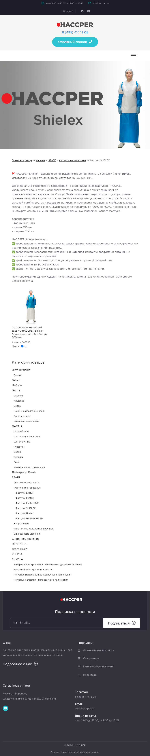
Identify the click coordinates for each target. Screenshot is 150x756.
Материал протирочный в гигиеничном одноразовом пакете (48, 565)
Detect (16, 380)
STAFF (52, 160)
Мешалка (19, 401)
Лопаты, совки (22, 416)
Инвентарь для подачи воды (29, 467)
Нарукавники (21, 524)
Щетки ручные (22, 442)
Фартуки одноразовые (26, 483)
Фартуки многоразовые (72, 160)
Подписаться (119, 623)
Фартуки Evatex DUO (28, 503)
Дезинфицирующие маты (98, 650)
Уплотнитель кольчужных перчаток (34, 529)
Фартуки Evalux (24, 493)
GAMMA (17, 426)
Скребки (19, 396)
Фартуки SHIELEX (26, 508)
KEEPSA (17, 554)
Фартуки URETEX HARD (29, 519)
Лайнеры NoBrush (24, 472)
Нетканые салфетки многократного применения (41, 580)
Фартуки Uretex (24, 513)
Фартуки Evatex (25, 498)
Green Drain (19, 549)
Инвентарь (90, 675)
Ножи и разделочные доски (29, 411)
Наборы (17, 385)
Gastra (16, 391)
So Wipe (17, 559)
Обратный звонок (72, 42)
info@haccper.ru (101, 3)
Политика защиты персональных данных (75, 752)
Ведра (17, 406)
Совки (17, 452)
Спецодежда (91, 659)
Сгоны (17, 375)
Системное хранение (25, 539)
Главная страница (22, 160)
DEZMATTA (19, 544)
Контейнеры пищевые (26, 421)
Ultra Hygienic (21, 370)
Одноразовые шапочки (27, 534)
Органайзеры (21, 432)
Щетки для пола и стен (27, 437)
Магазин (40, 160)
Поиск (69, 11)
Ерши (17, 462)
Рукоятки (19, 447)
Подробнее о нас (17, 664)
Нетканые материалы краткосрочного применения (42, 575)
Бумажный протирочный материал (33, 570)
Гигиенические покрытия (98, 667)
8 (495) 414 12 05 (75, 32)
